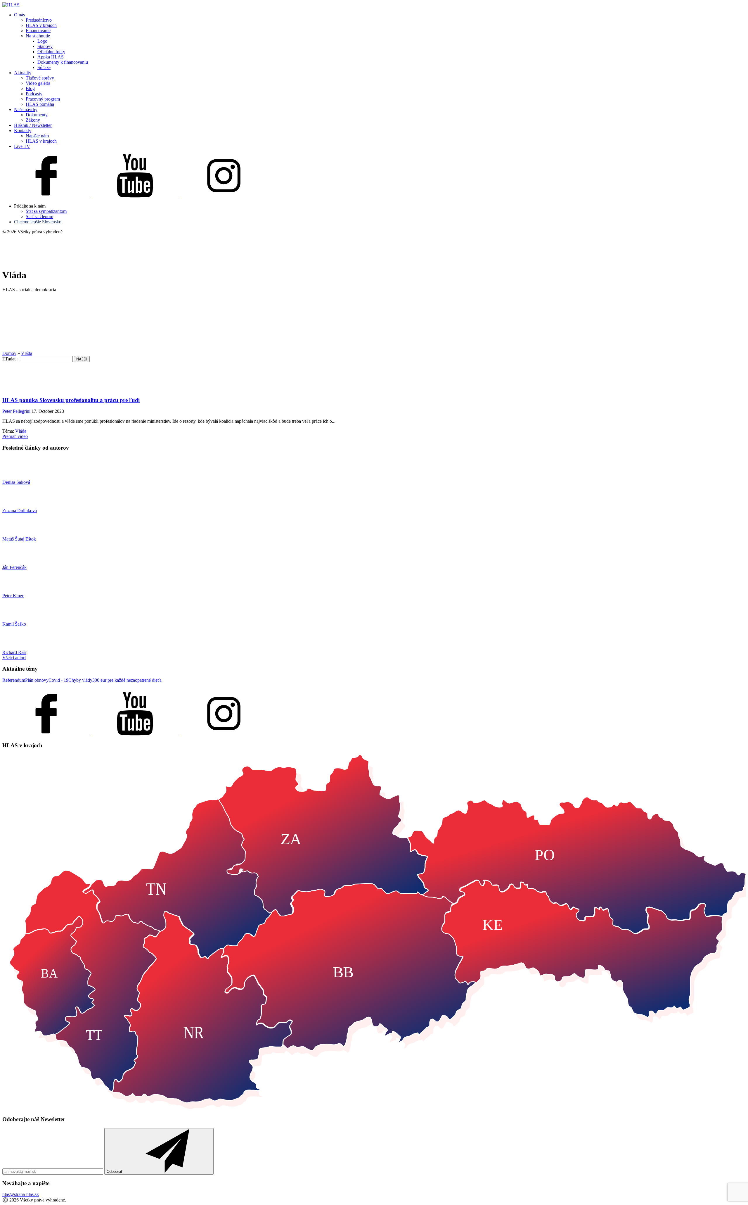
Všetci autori (14, 657)
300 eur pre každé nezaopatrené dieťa (127, 680)
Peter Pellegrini (16, 411)
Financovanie (38, 30)
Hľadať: (10, 358)
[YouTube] (135, 196)
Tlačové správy (40, 77)
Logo (42, 41)
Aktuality (22, 72)
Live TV (22, 146)
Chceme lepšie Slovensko (37, 221)
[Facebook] (46, 196)
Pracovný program (43, 98)
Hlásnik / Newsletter (33, 125)
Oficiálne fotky (51, 51)
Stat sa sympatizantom (46, 211)
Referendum (13, 680)
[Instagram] (224, 196)
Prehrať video (15, 436)
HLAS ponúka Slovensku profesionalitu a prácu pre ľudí (71, 400)
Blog (30, 88)
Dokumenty (37, 114)
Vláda (20, 431)
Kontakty (22, 130)
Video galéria (38, 83)
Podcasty (34, 93)
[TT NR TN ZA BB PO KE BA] (374, 1108)
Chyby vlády (80, 680)
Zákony (33, 120)
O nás (19, 14)
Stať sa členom (39, 216)
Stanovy (45, 46)
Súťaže (44, 67)
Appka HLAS (50, 56)
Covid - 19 (58, 680)
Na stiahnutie (38, 35)
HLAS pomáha (40, 104)
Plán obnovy (37, 680)
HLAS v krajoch (41, 25)
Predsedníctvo (39, 20)
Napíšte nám (37, 135)
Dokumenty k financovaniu (62, 62)
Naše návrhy (25, 109)
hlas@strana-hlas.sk (20, 1194)
